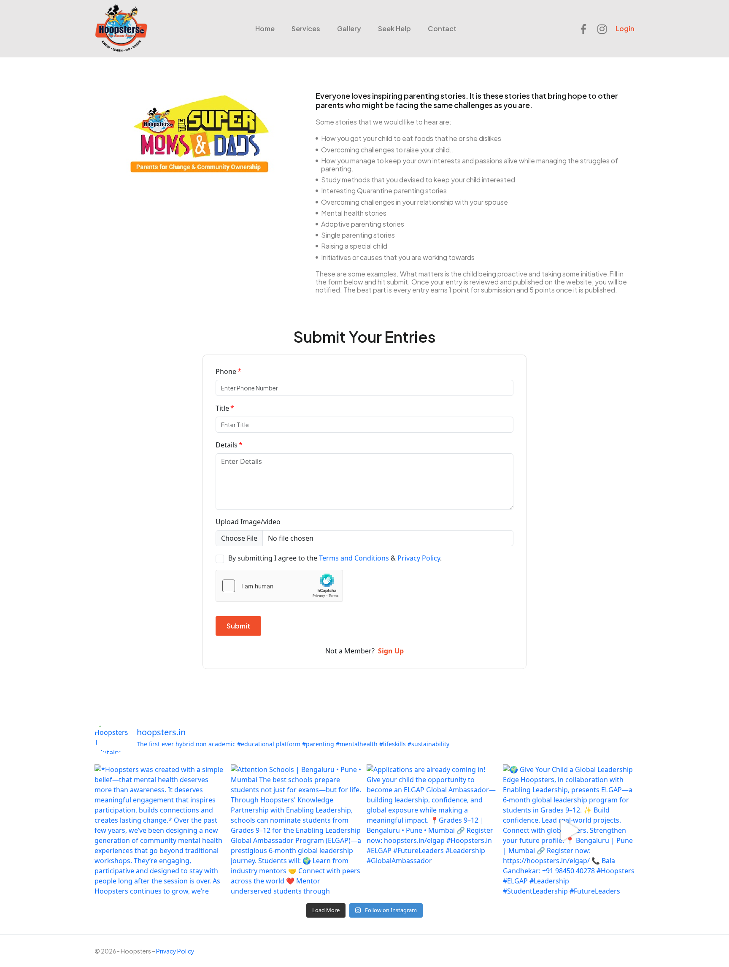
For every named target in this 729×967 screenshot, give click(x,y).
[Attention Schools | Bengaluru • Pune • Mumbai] (297, 830)
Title (222, 408)
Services (306, 28)
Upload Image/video (248, 521)
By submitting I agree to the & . (335, 558)
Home (265, 28)
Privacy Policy (418, 558)
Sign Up (391, 651)
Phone (226, 371)
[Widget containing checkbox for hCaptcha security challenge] (279, 586)
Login (625, 28)
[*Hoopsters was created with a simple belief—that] (160, 830)
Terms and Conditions (354, 558)
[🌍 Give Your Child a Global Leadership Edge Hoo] (569, 830)
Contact (442, 28)
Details (227, 445)
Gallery (349, 28)
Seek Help (394, 28)
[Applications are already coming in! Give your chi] (433, 830)
